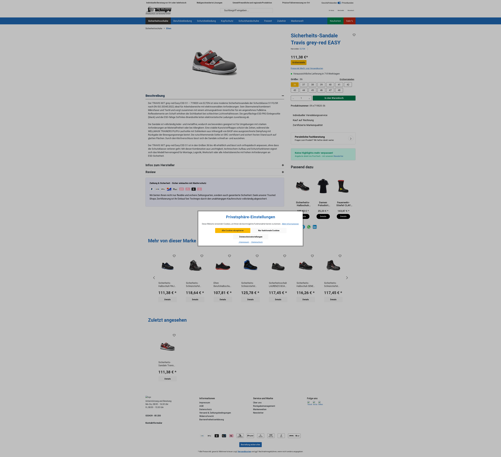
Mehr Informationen (290, 224)
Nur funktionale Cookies (268, 230)
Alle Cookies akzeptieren (233, 230)
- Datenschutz (256, 242)
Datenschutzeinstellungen (250, 237)
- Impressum (243, 242)
